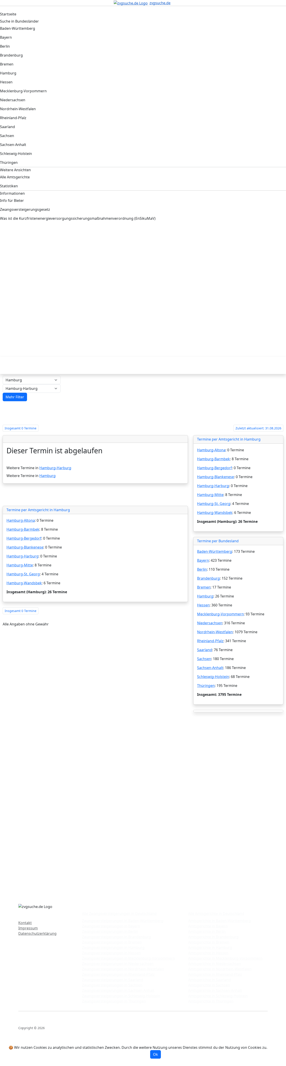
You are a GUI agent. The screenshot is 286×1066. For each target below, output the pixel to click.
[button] (15, 397)
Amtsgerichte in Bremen (208, 942)
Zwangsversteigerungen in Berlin (110, 931)
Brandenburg (208, 578)
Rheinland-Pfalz (210, 640)
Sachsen (204, 658)
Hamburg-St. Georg (23, 574)
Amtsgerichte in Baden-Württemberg (219, 920)
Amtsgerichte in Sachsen (209, 985)
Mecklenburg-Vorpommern (220, 614)
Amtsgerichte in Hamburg (210, 947)
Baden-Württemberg (214, 551)
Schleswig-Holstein (213, 676)
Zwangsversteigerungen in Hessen (111, 952)
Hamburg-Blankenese (24, 547)
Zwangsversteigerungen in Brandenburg (116, 936)
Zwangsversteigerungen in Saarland (112, 979)
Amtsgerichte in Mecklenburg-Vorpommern (225, 958)
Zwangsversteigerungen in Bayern (111, 926)
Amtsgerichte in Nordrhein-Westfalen (220, 969)
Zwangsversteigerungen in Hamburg (113, 947)
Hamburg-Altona (20, 520)
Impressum (28, 928)
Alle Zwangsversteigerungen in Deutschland (119, 913)
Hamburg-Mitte (19, 565)
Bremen (203, 587)
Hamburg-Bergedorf (23, 538)
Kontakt (25, 922)
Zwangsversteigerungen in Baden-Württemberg (122, 920)
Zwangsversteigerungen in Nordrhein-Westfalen (123, 969)
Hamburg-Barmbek (22, 529)
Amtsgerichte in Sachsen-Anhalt (215, 990)
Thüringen (206, 685)
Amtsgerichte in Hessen (208, 952)
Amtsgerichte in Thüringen (210, 1001)
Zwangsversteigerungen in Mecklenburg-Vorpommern (128, 958)
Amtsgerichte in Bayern (208, 926)
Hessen (203, 605)
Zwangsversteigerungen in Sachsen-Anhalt (118, 990)
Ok (155, 1054)
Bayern (203, 560)
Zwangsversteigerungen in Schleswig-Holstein (121, 995)
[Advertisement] (137, 263)
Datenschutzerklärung (37, 933)
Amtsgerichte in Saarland (209, 979)
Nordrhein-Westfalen (215, 631)
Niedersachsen (209, 623)
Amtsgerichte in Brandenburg (213, 936)
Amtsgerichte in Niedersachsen (214, 963)
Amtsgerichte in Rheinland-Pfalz (215, 974)
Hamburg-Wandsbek (24, 582)
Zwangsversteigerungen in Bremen (112, 942)
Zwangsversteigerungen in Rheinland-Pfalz (118, 974)
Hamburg (47, 475)
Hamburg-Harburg (55, 467)
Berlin (202, 569)
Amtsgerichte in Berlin (207, 931)
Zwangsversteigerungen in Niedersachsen (118, 963)
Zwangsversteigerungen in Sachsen (112, 985)
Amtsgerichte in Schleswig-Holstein (218, 995)
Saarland (204, 649)
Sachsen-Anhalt (210, 667)
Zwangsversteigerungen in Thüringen (114, 1001)
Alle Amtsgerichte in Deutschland (216, 913)
